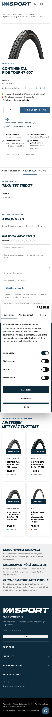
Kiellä (26, 407)
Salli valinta (26, 398)
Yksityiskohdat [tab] (26, 315)
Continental (9, 63)
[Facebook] (8, 682)
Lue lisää (38, 501)
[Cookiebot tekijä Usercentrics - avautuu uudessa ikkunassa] (37, 307)
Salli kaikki (26, 390)
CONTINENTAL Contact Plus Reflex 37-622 (37, 464)
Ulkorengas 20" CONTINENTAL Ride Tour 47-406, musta (14, 516)
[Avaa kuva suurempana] (45, 27)
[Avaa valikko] (47, 4)
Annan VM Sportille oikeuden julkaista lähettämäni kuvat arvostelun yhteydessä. (26, 296)
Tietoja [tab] (43, 315)
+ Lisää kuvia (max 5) (14, 288)
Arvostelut (30, 171)
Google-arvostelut (17, 686)
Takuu (42, 171)
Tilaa (25, 636)
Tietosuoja (7, 704)
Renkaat (6, 14)
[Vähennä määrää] (6, 110)
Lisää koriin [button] (13, 451)
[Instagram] (4, 682)
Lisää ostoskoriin (36, 110)
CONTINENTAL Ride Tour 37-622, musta (13, 464)
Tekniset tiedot (11, 171)
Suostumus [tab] (9, 315)
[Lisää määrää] (16, 110)
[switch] (45, 361)
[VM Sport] (16, 4)
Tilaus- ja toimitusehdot (22, 704)
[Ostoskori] (41, 4)
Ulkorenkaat (18, 14)
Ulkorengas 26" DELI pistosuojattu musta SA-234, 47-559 (38, 517)
